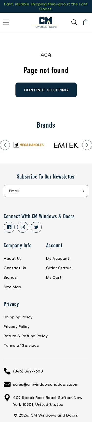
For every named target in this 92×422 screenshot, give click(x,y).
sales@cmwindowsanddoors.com (45, 384)
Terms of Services (21, 345)
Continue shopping (46, 89)
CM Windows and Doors (54, 415)
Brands (10, 277)
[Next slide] (87, 145)
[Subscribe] (82, 191)
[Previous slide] (5, 145)
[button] (6, 22)
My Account (57, 258)
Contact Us (15, 267)
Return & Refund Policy (26, 335)
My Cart (54, 277)
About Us (13, 258)
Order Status (59, 267)
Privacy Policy (16, 326)
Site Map (12, 286)
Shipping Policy (18, 316)
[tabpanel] (29, 145)
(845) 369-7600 (28, 371)
